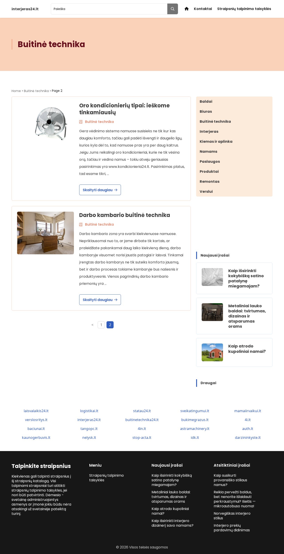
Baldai (206, 101)
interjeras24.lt (89, 419)
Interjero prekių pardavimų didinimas (232, 528)
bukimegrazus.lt (195, 419)
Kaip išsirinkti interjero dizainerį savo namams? (172, 523)
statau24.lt (142, 410)
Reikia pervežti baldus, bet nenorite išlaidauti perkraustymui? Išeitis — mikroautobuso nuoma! (235, 499)
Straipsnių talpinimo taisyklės (244, 8)
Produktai (209, 171)
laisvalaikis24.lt (36, 410)
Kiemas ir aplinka (216, 141)
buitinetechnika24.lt (142, 419)
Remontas (209, 181)
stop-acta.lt (141, 437)
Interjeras (209, 131)
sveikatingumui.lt (194, 410)
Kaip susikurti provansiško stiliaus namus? (230, 480)
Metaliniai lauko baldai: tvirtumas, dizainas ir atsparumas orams (247, 316)
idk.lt (195, 437)
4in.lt (142, 428)
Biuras (206, 111)
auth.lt (247, 428)
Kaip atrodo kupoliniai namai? (247, 348)
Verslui (206, 191)
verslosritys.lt (36, 419)
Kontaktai (203, 8)
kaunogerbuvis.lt (36, 437)
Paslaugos (210, 161)
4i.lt (248, 419)
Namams (208, 151)
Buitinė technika (36, 91)
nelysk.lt (89, 437)
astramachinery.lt (194, 428)
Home (16, 91)
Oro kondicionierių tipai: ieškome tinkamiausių (124, 109)
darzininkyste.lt (248, 437)
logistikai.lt (89, 410)
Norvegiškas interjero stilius (232, 516)
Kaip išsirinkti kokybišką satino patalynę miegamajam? (246, 278)
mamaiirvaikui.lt (247, 410)
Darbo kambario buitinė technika (124, 215)
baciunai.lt (36, 428)
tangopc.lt (89, 428)
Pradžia (187, 8)
